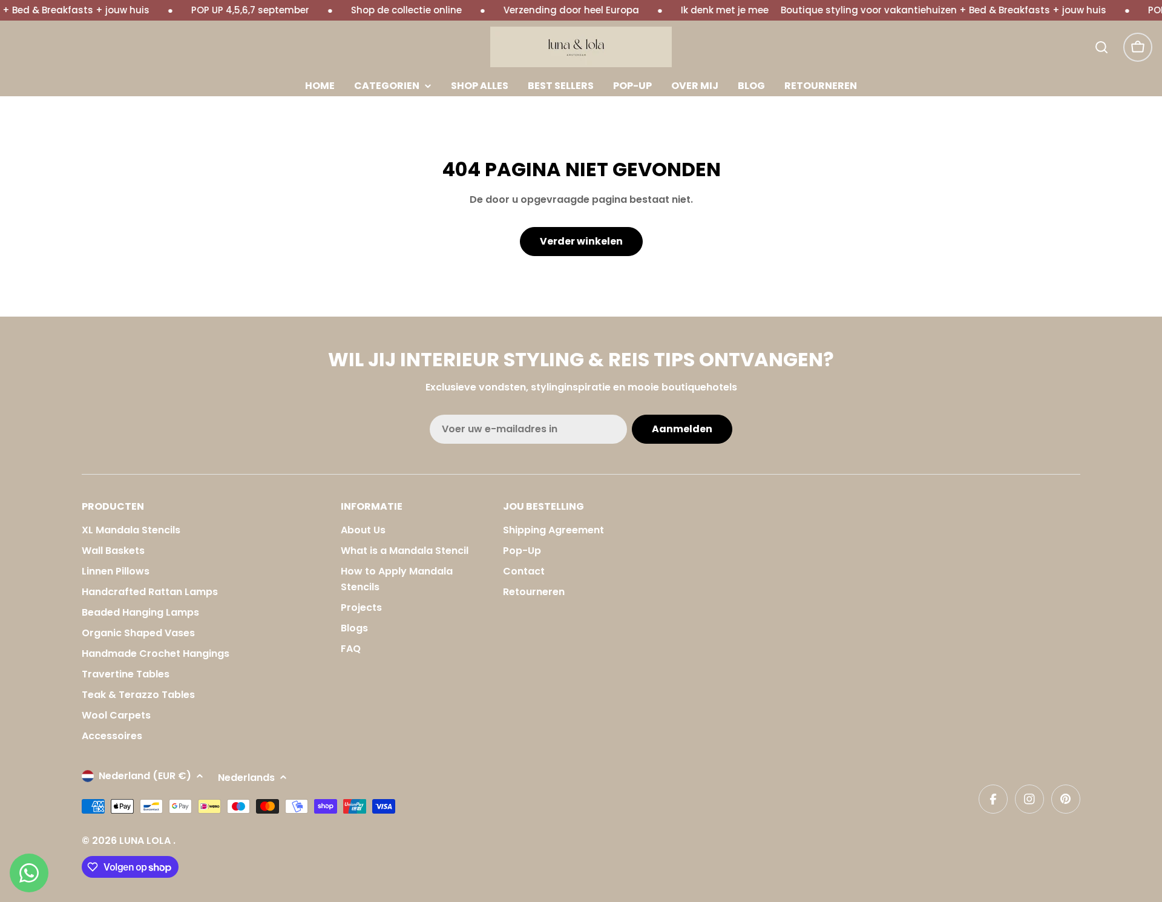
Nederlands (246, 778)
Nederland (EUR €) (145, 776)
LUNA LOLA (146, 841)
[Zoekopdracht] (1101, 47)
